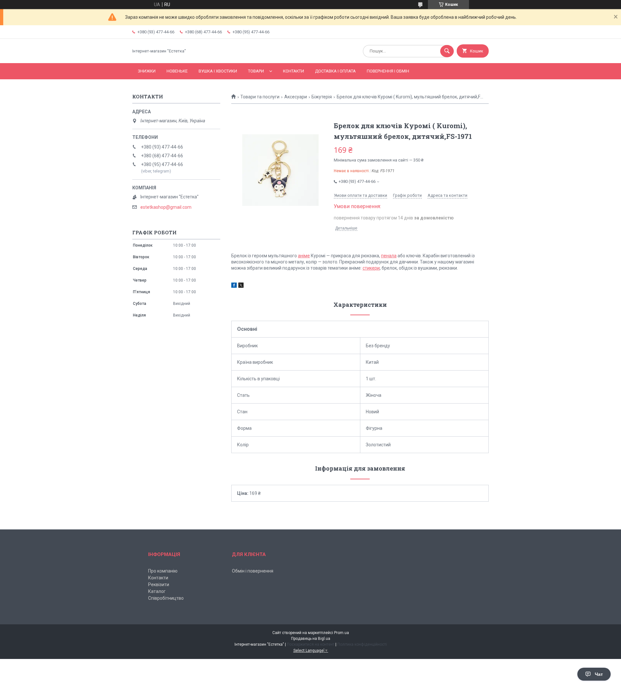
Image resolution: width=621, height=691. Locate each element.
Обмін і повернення (252, 571)
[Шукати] (447, 51)
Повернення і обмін (388, 71)
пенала (389, 255)
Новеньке (177, 71)
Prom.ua (341, 632)
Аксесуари (295, 96)
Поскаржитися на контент (310, 644)
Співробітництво (166, 598)
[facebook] (234, 286)
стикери (371, 268)
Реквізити (158, 584)
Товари (256, 71)
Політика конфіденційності (362, 644)
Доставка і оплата (335, 71)
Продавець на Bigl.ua (310, 638)
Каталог (157, 591)
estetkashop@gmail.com (165, 207)
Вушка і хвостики (218, 71)
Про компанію (163, 571)
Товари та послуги (259, 96)
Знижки (147, 71)
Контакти (293, 71)
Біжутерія (321, 96)
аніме (304, 255)
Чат (599, 674)
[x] (241, 286)
